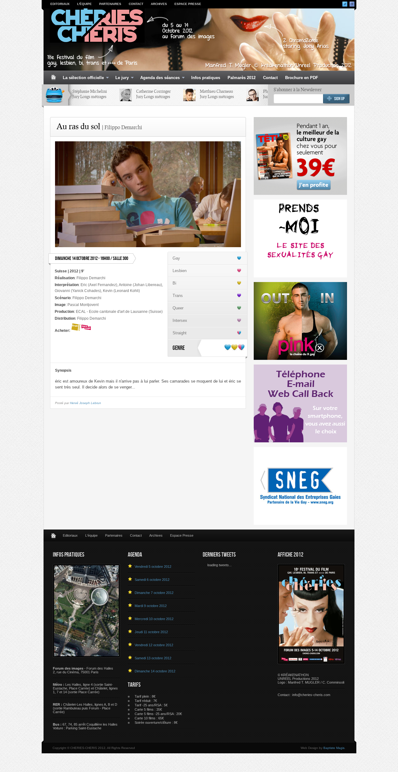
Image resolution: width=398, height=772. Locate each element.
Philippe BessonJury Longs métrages (264, 94)
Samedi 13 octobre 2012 (153, 658)
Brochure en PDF (301, 77)
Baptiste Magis (334, 748)
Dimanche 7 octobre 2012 (154, 593)
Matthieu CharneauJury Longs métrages (201, 94)
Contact (136, 4)
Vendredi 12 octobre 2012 (154, 645)
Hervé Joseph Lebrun (85, 403)
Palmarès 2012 (242, 77)
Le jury (120, 78)
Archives (159, 4)
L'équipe (84, 4)
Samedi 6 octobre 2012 (152, 579)
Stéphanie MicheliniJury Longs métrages (74, 94)
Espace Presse (187, 4)
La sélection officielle (81, 78)
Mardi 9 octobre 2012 (151, 606)
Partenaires (110, 4)
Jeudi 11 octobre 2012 (151, 632)
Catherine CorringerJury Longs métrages (138, 94)
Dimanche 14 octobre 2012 (155, 671)
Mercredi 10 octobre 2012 (154, 619)
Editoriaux (60, 4)
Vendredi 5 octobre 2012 (153, 566)
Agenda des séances (158, 78)
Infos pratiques (205, 77)
